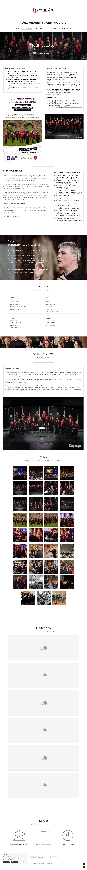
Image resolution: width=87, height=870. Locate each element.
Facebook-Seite (43, 53)
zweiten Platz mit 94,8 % (50, 374)
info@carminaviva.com (19, 844)
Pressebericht (53, 376)
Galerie (55, 28)
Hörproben (62, 28)
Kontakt (69, 28)
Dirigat (36, 28)
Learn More (9, 859)
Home (17, 28)
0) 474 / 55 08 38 (45, 844)
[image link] (19, 835)
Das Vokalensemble (26, 28)
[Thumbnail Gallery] (20, 473)
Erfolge (49, 28)
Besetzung (42, 28)
